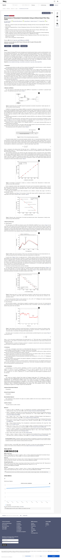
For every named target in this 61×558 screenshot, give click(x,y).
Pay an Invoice (4, 524)
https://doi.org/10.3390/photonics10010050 (21, 40)
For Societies (19, 530)
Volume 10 (12, 8)
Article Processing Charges (6, 523)
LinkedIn (47, 523)
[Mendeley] (17, 451)
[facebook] (11, 451)
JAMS (32, 531)
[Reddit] (15, 451)
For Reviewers (19, 524)
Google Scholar (31, 410)
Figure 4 (27, 194)
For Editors (18, 526)
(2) (50, 336)
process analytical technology (13, 61)
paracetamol (27, 61)
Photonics (8, 8)
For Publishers (19, 528)
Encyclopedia (33, 530)
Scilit (40, 410)
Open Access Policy (5, 526)
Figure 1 (23, 90)
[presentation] (39, 142)
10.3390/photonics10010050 (23, 8)
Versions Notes (24, 46)
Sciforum (32, 523)
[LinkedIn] (9, 451)
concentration (22, 61)
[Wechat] (13, 451)
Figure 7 (48, 304)
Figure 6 (34, 269)
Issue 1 (17, 8)
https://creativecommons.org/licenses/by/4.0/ (35, 445)
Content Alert (25, 515)
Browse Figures (16, 46)
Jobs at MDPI (4, 528)
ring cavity (32, 61)
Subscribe (4, 544)
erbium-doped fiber (38, 61)
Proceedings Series (34, 533)
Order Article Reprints (46, 13)
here (23, 506)
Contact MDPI (4, 527)
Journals (4, 8)
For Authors (19, 523)
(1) (50, 146)
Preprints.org (33, 526)
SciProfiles (33, 528)
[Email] (5, 451)
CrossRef (36, 410)
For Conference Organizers (21, 531)
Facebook (47, 524)
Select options (5, 540)
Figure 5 (46, 225)
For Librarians (19, 527)
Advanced (56, 5)
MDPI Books (33, 524)
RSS (20, 515)
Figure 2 (27, 126)
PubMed (43, 410)
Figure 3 (24, 158)
